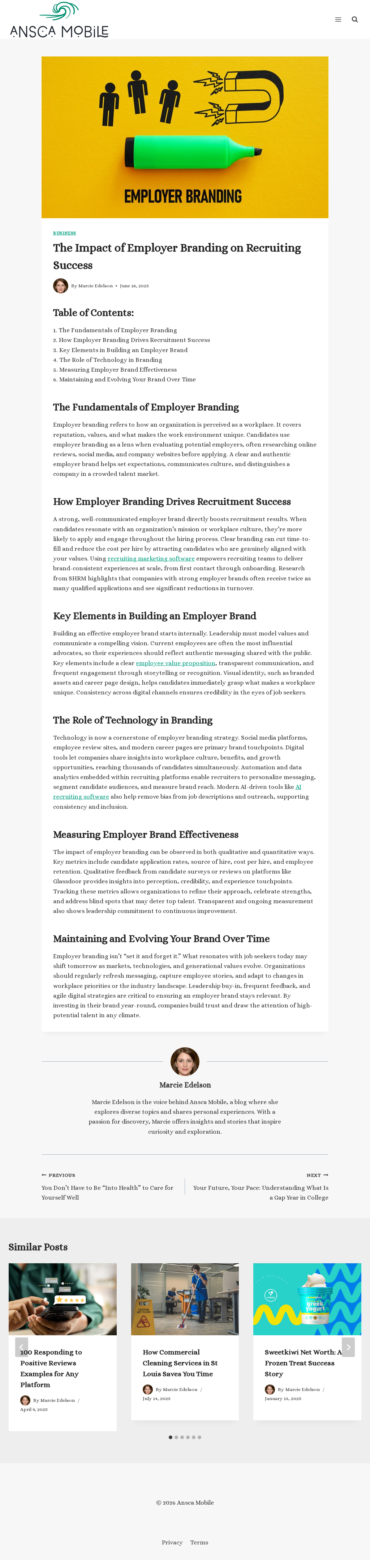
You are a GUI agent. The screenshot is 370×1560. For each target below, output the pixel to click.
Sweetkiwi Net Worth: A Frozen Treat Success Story (303, 1363)
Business (64, 233)
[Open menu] (338, 19)
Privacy (172, 1542)
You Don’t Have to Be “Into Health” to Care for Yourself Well (107, 1186)
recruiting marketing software (151, 558)
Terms (199, 1542)
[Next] (348, 1347)
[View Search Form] (354, 19)
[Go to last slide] (21, 1347)
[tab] (170, 1437)
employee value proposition (175, 663)
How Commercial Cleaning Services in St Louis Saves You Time (180, 1363)
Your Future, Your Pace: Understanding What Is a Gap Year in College (260, 1186)
